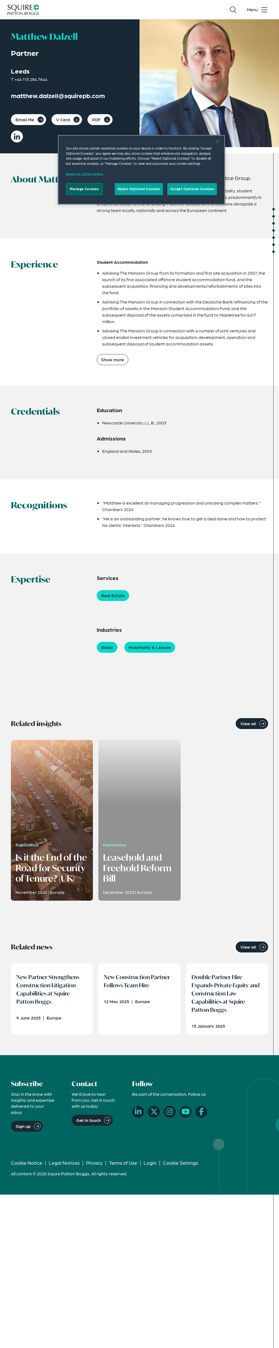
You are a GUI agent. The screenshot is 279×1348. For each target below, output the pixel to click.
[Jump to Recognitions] (273, 230)
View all (248, 723)
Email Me (25, 119)
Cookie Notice (26, 1162)
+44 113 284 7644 (30, 79)
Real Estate (113, 595)
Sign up (23, 1126)
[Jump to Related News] (273, 251)
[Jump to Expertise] (273, 237)
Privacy (94, 1162)
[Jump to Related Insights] (273, 244)
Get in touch (88, 1120)
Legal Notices (64, 1162)
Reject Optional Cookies (139, 189)
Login (150, 1162)
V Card (63, 119)
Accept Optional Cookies (192, 189)
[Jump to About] (273, 209)
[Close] (217, 141)
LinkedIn (17, 136)
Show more (112, 359)
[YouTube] (186, 1112)
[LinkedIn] (138, 1112)
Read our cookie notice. (85, 174)
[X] (154, 1112)
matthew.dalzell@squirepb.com (58, 95)
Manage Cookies (84, 189)
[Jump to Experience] (273, 216)
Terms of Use (123, 1162)
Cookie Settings (180, 1162)
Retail (107, 647)
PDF (96, 119)
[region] (141, 170)
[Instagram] (170, 1112)
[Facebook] (201, 1112)
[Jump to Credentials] (273, 223)
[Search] (233, 9)
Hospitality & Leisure (150, 647)
